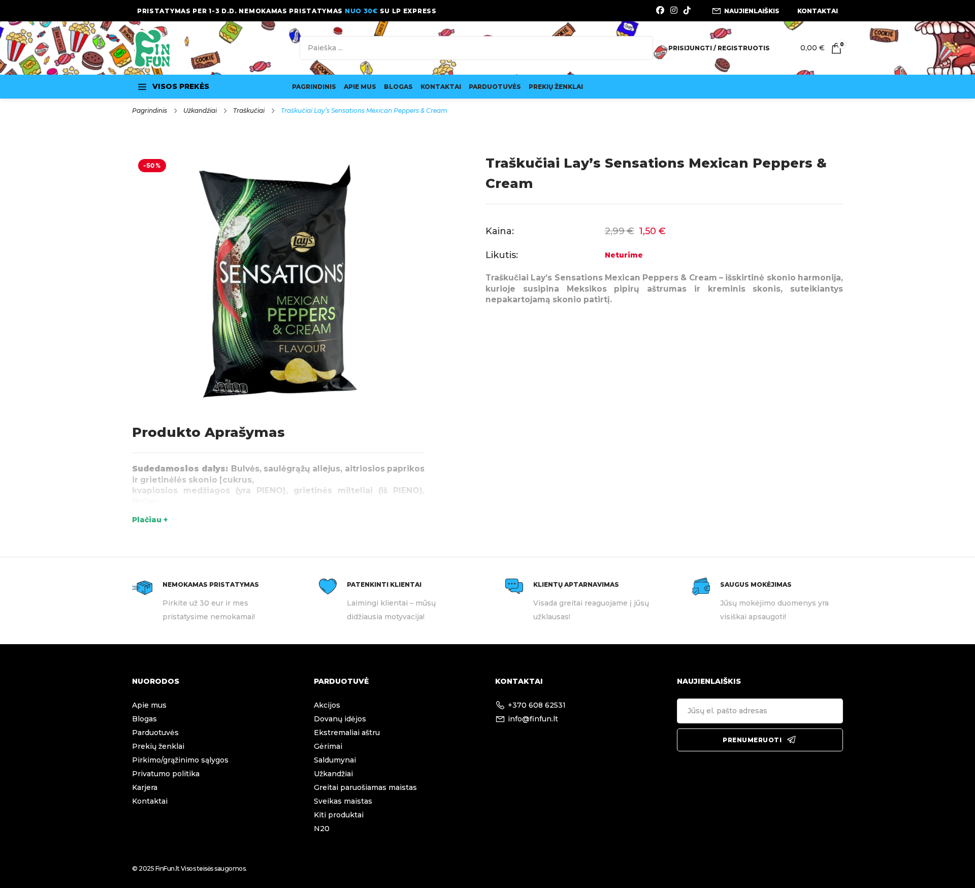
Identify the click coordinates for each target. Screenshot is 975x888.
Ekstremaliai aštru (347, 732)
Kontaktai (440, 86)
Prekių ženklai (556, 86)
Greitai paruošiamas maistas (365, 787)
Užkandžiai (200, 110)
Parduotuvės (495, 86)
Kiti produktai (339, 814)
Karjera (144, 787)
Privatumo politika (166, 773)
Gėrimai (328, 746)
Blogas (398, 86)
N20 (322, 828)
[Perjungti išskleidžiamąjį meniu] (142, 87)
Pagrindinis (314, 86)
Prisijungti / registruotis (719, 48)
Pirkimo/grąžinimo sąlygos (180, 760)
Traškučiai (249, 110)
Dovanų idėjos (340, 718)
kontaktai (817, 11)
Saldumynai (335, 760)
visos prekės (180, 86)
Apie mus (360, 86)
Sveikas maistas (343, 801)
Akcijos (327, 705)
